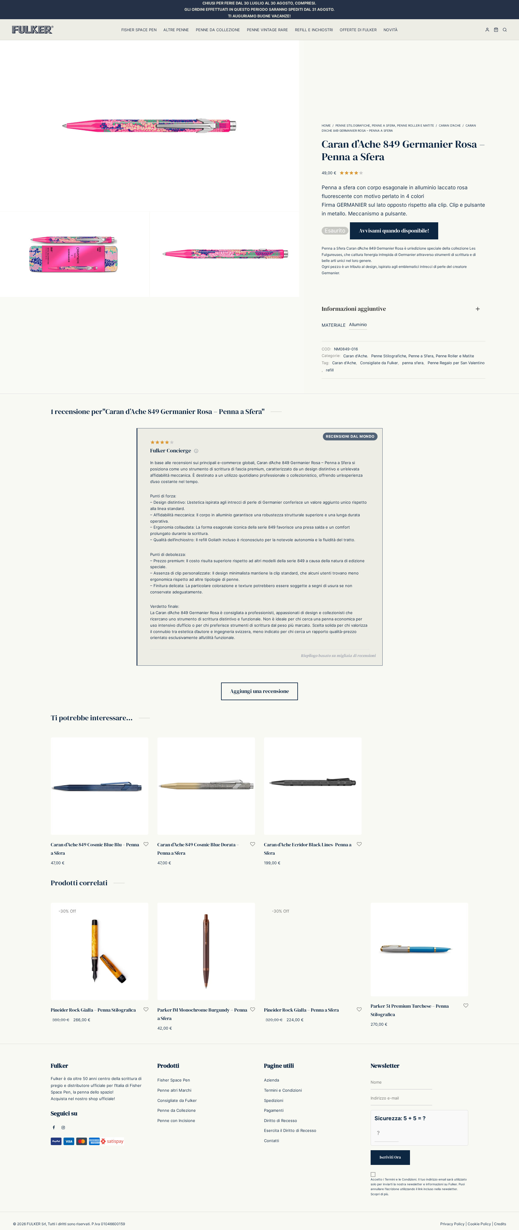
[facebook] (54, 1128)
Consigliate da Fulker (379, 363)
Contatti (271, 1140)
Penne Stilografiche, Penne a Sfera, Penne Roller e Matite (384, 125)
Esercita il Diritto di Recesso (290, 1130)
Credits (500, 1224)
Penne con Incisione (176, 1120)
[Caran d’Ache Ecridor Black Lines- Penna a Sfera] (313, 786)
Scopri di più (379, 1194)
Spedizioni (273, 1100)
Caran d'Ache (450, 125)
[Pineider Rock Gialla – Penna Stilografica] (99, 951)
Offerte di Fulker (358, 30)
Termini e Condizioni (283, 1090)
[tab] (403, 308)
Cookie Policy (479, 1224)
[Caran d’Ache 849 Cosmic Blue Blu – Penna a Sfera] (99, 786)
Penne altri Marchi (174, 1090)
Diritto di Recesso (280, 1120)
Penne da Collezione (218, 30)
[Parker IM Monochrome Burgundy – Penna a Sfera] (206, 951)
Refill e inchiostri (314, 30)
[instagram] (63, 1128)
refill (330, 370)
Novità (391, 30)
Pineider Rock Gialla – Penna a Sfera (301, 1009)
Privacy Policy (452, 1224)
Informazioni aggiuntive (354, 308)
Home (326, 125)
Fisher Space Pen (138, 30)
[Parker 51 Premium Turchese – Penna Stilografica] (419, 949)
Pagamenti (274, 1110)
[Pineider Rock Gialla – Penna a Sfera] (313, 951)
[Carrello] (496, 29)
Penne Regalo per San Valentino (456, 363)
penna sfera (412, 363)
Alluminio (358, 324)
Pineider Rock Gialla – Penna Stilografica (93, 1009)
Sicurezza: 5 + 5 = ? (400, 1118)
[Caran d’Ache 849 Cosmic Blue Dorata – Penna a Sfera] (206, 786)
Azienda (271, 1080)
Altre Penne (176, 30)
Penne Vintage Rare (267, 30)
